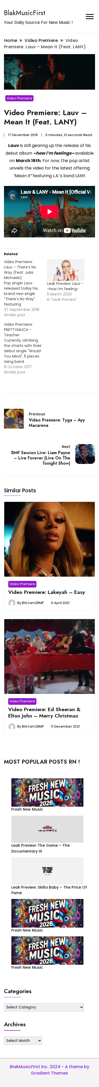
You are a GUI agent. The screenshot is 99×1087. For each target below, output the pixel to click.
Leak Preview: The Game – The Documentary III (40, 848)
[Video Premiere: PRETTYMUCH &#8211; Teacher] (25, 348)
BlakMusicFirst (24, 13)
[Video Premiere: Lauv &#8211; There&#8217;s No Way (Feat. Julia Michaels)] (25, 288)
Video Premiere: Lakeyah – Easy (46, 592)
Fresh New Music (27, 809)
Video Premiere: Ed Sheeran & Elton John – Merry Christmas (44, 712)
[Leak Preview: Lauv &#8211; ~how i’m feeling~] (66, 270)
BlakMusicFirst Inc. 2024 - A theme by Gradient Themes (49, 1070)
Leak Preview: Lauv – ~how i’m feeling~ (65, 286)
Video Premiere (19, 98)
